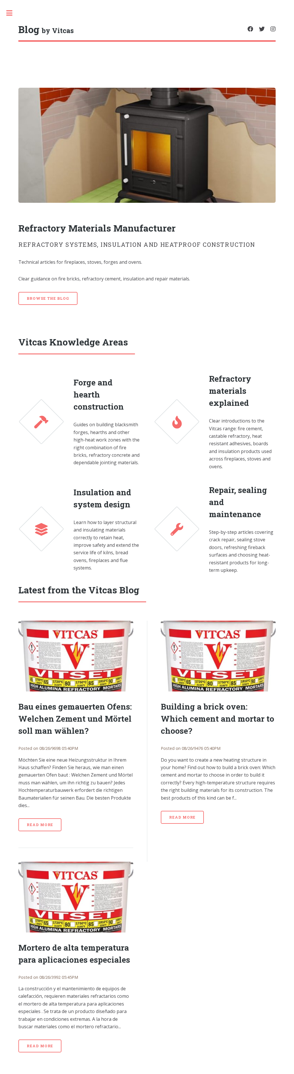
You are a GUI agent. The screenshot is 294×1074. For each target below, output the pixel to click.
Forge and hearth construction (99, 394)
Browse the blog (48, 298)
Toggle (12, 13)
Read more (40, 824)
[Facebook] (250, 29)
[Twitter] (262, 29)
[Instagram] (273, 29)
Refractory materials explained (230, 390)
